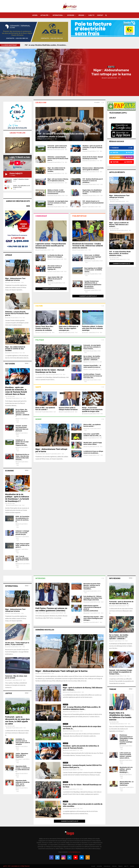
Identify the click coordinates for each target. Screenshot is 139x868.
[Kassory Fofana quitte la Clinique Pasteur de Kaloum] (69, 399)
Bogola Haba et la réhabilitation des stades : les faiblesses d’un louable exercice (120, 716)
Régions (81, 15)
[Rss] (88, 857)
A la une (65, 685)
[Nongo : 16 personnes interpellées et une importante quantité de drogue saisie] (93, 399)
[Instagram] (63, 857)
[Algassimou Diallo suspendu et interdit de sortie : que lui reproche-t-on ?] (9, 782)
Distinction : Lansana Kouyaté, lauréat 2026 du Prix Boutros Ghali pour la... (58, 158)
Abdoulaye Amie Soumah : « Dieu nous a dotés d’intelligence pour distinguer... (93, 618)
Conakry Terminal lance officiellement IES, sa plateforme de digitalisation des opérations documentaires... (92, 284)
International (58, 15)
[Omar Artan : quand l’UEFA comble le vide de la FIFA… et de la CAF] (76, 436)
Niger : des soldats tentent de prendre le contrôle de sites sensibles (56, 169)
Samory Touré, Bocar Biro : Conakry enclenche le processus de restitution (44, 328)
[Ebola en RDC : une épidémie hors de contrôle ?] (46, 399)
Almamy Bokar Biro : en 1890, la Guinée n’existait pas (127, 783)
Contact (100, 15)
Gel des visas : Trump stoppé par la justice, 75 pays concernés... (17, 643)
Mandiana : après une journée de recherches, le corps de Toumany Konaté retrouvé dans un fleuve (16, 390)
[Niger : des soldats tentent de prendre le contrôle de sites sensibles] (40, 170)
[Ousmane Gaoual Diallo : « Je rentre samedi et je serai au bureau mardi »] (76, 368)
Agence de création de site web (18, 203)
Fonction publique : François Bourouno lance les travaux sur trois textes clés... (92, 375)
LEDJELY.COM (41, 374)
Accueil (35, 15)
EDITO (111, 67)
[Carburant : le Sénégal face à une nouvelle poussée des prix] (9, 533)
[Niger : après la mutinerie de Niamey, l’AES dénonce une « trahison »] (121, 212)
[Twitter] (57, 857)
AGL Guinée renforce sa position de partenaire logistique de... (55, 267)
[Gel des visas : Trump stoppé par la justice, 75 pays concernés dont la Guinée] (17, 632)
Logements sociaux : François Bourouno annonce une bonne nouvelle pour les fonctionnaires (50, 246)
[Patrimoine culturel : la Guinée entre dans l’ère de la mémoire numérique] (93, 317)
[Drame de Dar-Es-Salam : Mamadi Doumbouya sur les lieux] (75, 159)
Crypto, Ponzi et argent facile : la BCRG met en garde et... (22, 545)
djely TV (91, 15)
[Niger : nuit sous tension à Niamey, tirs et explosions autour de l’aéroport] (40, 181)
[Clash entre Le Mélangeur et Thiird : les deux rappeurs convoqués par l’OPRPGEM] (69, 317)
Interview (70, 15)
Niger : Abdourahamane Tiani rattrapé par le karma (15, 279)
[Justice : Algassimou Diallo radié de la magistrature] (9, 755)
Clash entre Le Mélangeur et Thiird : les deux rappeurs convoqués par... (68, 328)
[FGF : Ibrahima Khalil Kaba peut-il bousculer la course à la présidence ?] (75, 181)
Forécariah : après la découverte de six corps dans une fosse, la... (121, 602)
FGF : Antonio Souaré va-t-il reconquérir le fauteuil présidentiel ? (93, 202)
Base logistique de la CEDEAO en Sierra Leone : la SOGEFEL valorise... (93, 269)
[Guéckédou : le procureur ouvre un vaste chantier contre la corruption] (9, 741)
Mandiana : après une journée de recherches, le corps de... (45, 45)
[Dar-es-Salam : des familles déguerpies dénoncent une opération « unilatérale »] (76, 358)
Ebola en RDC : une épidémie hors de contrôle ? (45, 408)
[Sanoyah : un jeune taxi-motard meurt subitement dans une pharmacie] (9, 427)
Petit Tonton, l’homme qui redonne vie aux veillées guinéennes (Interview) (51, 609)
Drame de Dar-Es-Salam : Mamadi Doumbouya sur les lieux (49, 371)
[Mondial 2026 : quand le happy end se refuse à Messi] (76, 445)
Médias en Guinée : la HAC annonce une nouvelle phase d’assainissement (56, 191)
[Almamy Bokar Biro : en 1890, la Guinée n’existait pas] (113, 784)
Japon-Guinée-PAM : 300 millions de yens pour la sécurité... (55, 278)
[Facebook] (51, 857)
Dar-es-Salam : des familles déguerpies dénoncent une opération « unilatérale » (91, 357)
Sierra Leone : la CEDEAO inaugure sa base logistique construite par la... (92, 256)
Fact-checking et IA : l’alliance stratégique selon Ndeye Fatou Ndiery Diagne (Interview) (92, 598)
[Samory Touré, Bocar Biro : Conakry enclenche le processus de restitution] (46, 317)
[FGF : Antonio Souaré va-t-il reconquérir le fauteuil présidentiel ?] (75, 203)
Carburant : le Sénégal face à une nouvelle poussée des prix (22, 532)
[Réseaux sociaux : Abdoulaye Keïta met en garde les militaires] (75, 170)
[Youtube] (75, 857)
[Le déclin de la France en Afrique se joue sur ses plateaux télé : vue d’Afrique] (76, 453)
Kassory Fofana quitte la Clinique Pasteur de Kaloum (68, 408)
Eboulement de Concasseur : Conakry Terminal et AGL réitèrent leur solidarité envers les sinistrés (87, 246)
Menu (26, 363)
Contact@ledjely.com (74, 852)
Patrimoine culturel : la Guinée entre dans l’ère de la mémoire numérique (92, 328)
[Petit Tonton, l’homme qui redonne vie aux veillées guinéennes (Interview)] (52, 594)
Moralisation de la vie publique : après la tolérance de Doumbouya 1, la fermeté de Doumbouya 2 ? (17, 497)
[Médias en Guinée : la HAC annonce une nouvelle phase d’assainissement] (40, 192)
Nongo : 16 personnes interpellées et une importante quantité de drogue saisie (92, 409)
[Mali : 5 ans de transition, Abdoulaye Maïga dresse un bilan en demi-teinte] (9, 558)
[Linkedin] (69, 857)
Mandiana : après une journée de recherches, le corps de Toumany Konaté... (92, 147)
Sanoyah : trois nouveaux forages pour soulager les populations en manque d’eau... (120, 672)
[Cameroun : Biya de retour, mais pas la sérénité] (17, 665)
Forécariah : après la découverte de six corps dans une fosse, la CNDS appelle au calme (17, 720)
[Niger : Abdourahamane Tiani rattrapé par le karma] (52, 435)
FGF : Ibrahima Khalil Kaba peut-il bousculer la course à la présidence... (93, 180)
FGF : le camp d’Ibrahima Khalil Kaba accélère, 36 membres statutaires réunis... (119, 253)
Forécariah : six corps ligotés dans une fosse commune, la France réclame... (58, 202)
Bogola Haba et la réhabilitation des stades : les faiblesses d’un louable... (92, 191)
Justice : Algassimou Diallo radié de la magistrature (22, 755)
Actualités (44, 15)
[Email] (82, 857)
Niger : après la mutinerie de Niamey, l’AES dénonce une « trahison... (119, 224)
